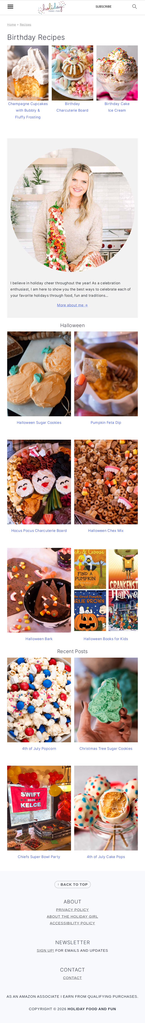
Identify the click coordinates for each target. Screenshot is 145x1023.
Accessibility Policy (72, 923)
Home (11, 24)
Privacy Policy (72, 910)
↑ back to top (72, 884)
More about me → (72, 305)
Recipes (25, 24)
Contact (72, 978)
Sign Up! (45, 950)
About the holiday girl (72, 917)
